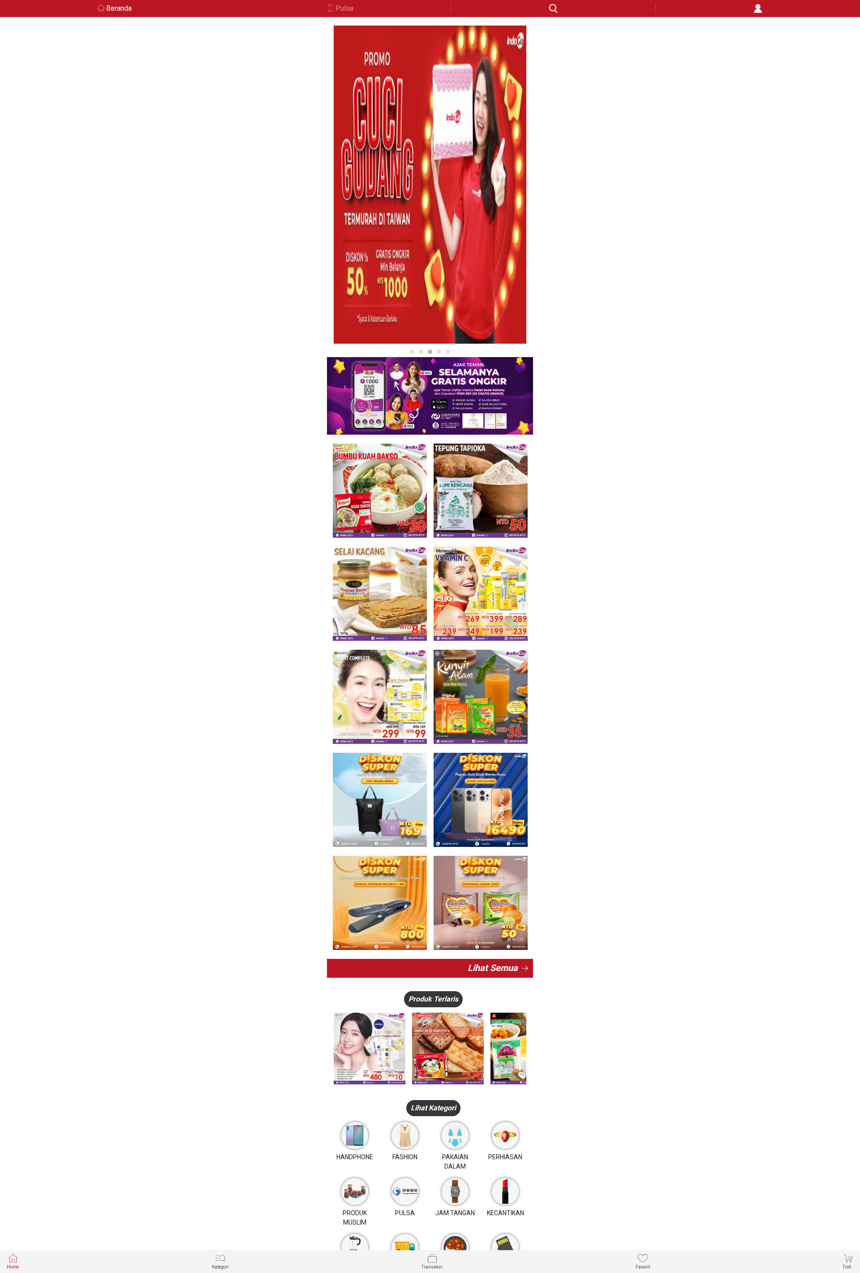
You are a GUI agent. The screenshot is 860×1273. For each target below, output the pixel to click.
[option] (430, 185)
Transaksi (432, 1266)
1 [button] (412, 352)
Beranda (119, 8)
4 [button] (439, 352)
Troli (847, 1266)
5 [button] (448, 352)
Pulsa (344, 8)
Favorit (643, 1266)
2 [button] (421, 352)
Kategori (220, 1266)
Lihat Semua (493, 967)
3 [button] (430, 352)
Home (13, 1266)
